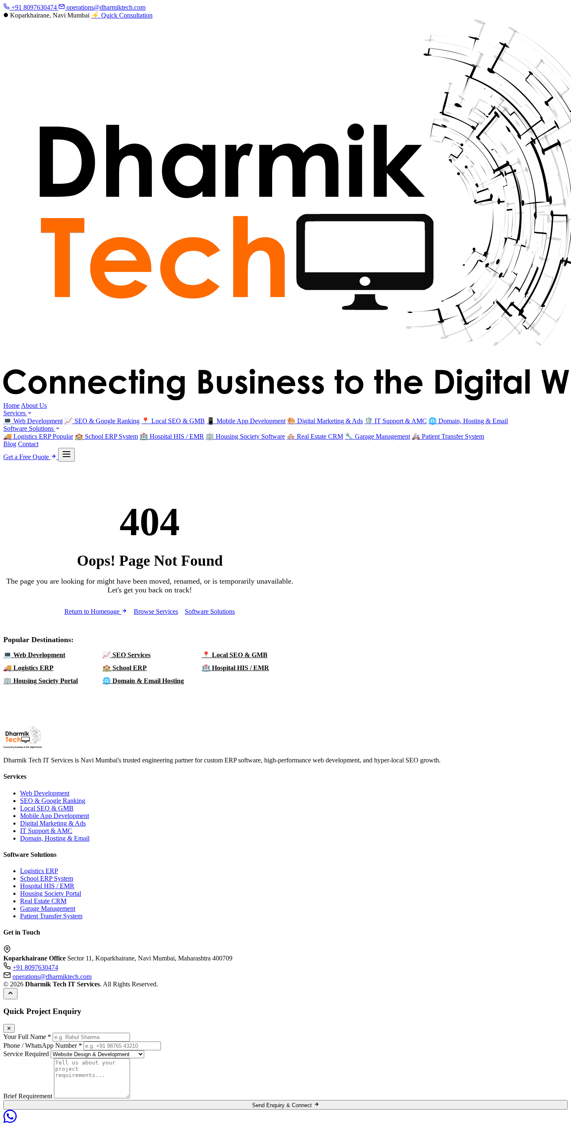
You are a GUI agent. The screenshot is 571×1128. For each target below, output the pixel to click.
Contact (28, 443)
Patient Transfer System (448, 436)
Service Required (26, 1053)
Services (15, 413)
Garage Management (377, 436)
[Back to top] (10, 993)
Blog (9, 443)
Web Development (33, 420)
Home (11, 405)
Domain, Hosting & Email (468, 420)
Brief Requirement (27, 1096)
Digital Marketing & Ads (325, 420)
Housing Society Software (245, 436)
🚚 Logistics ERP (28, 667)
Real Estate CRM (315, 436)
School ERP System (106, 436)
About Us (34, 405)
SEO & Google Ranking (102, 420)
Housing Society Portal (50, 893)
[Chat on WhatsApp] (10, 1120)
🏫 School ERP (124, 667)
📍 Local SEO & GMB (235, 654)
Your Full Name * (27, 1036)
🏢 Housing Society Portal (40, 680)
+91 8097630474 (34, 7)
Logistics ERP (38, 436)
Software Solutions (29, 428)
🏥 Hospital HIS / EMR (235, 667)
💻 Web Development (34, 654)
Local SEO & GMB (173, 420)
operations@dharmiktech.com (105, 7)
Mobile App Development (246, 420)
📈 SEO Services (126, 654)
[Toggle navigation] (66, 455)
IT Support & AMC (396, 420)
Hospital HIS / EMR (172, 436)
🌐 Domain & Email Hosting (143, 680)
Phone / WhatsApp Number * (42, 1045)
